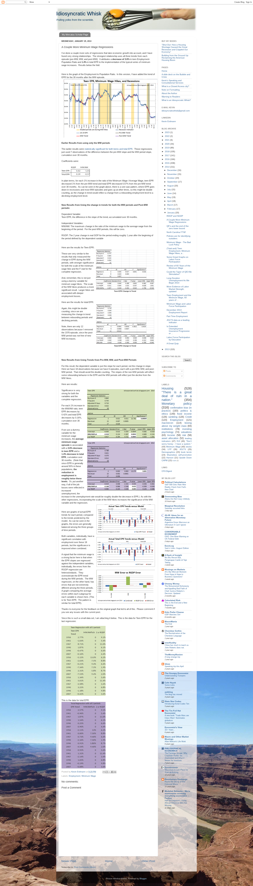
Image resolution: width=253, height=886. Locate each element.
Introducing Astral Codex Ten (177, 704)
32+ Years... (170, 730)
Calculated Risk (172, 600)
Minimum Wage (89, 776)
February (171, 209)
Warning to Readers (171, 97)
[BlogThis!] (106, 771)
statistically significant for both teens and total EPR (108, 149)
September (172, 182)
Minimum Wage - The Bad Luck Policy (179, 243)
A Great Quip (173, 343)
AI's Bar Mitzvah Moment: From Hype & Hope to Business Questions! (176, 574)
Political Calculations (175, 482)
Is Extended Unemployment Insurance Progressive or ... (178, 330)
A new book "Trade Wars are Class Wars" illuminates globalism (177, 717)
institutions (167, 429)
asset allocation (170, 438)
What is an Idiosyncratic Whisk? (176, 100)
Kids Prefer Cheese (174, 612)
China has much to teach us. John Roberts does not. (177, 646)
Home (109, 861)
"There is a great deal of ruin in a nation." (177, 396)
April (169, 201)
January (171, 213)
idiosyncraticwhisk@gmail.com (176, 111)
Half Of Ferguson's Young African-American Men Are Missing (176, 802)
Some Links (170, 685)
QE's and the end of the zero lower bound (178, 227)
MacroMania (171, 621)
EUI (178, 441)
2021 (167, 140)
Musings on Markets (175, 569)
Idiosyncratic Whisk (78, 14)
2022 (167, 136)
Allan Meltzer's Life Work (175, 741)
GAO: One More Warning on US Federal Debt (177, 537)
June (169, 193)
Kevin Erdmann (169, 121)
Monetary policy (177, 403)
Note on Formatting (171, 90)
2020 (167, 144)
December (172, 170)
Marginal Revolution (175, 506)
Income (171, 435)
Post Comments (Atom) (85, 867)
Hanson (169, 458)
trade (174, 460)
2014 (167, 167)
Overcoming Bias (173, 496)
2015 (167, 163)
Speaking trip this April (174, 666)
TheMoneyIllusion (174, 655)
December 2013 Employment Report (177, 311)
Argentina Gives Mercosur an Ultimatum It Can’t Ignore (177, 523)
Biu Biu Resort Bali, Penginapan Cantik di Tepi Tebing (176, 559)
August (170, 186)
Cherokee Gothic (173, 631)
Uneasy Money (172, 584)
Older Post (148, 861)
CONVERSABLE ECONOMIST (172, 533)
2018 (167, 151)
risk (184, 435)
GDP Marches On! (172, 614)
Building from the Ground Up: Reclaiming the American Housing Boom (175, 57)
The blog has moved (173, 694)
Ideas (167, 664)
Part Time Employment (177, 316)
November (172, 174)
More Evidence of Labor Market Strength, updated (178, 289)
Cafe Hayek (170, 683)
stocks (189, 447)
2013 (167, 349)
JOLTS (183, 449)
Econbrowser (171, 767)
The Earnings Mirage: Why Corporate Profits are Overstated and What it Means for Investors (176, 757)
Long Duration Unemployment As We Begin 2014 (178, 280)
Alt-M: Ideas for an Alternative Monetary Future (175, 517)
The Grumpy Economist (176, 673)
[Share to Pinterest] (115, 771)
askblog (169, 692)
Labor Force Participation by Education (178, 338)
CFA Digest (167, 471)
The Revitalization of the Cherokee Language (175, 634)
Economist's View (173, 727)
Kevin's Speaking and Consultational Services (172, 81)
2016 (167, 159)
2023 (167, 132)
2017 (167, 155)
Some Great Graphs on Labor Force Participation (177, 259)
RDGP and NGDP (175, 216)
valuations (186, 432)
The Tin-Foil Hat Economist (173, 712)
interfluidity (170, 643)
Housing (167, 388)
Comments (170, 376)
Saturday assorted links (175, 508)
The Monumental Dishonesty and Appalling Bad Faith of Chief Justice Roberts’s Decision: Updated (177, 589)
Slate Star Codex (173, 701)
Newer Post (68, 861)
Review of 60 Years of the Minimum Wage (178, 267)
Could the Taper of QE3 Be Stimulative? (179, 273)
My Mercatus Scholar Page (75, 34)
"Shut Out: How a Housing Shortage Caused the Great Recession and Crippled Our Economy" (175, 48)
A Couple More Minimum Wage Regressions (178, 221)
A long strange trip (172, 657)
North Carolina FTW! (176, 232)
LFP (169, 449)
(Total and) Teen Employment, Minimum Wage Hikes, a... (178, 250)
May (169, 197)
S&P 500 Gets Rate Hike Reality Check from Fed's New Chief (175, 487)
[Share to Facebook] (112, 771)
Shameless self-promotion (179, 455)
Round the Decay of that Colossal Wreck (175, 783)
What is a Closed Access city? (175, 86)
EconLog (169, 546)
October (171, 178)
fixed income (184, 413)
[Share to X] (109, 771)
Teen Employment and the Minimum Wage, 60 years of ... (179, 297)
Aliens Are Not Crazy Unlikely (177, 499)
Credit (188, 417)
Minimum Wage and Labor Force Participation (179, 305)
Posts (168, 371)
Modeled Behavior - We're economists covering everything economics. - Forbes (177, 794)
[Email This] (103, 771)
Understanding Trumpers (175, 676)
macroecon (167, 423)
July (169, 189)
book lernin (186, 452)
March (170, 205)
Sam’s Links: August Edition (177, 548)
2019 (167, 148)
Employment (74, 776)
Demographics (168, 452)
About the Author (169, 93)
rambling (172, 417)
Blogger (143, 879)
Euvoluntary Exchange (176, 779)
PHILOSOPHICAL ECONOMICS (173, 749)
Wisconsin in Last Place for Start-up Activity (176, 771)
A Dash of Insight (173, 555)
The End (168, 624)
